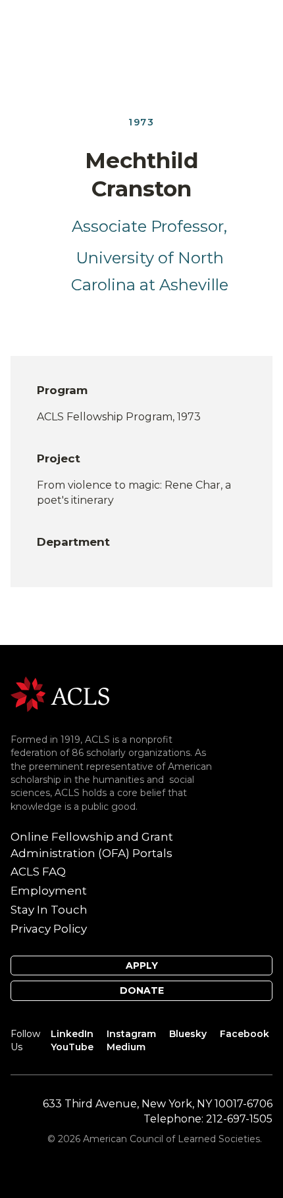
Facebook (244, 1034)
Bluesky (188, 1034)
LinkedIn (72, 1034)
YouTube (72, 1047)
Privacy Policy (49, 928)
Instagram (131, 1034)
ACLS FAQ (38, 871)
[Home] (60, 693)
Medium (126, 1047)
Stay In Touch (49, 909)
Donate (142, 990)
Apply (142, 965)
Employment (49, 890)
